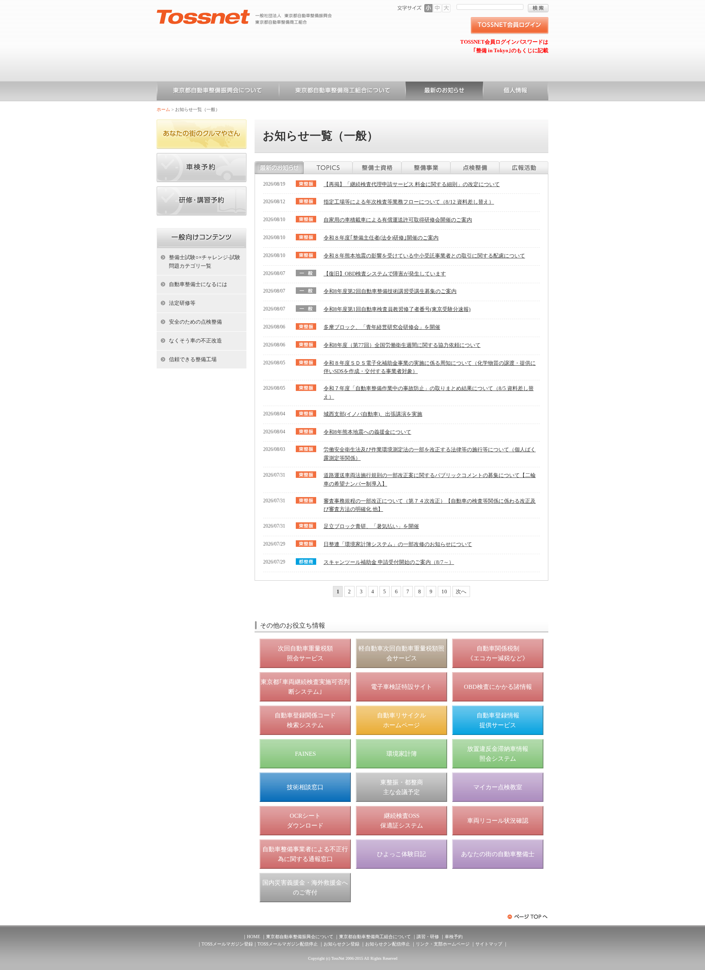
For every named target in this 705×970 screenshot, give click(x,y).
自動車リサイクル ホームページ (401, 720)
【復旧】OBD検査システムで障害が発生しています (385, 274)
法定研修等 (182, 303)
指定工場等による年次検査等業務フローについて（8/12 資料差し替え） (409, 202)
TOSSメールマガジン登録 (227, 943)
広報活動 (523, 167)
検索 (538, 8)
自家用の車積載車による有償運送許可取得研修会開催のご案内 (398, 220)
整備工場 (425, 167)
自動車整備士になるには (198, 284)
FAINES (305, 753)
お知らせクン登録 (341, 943)
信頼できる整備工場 (193, 359)
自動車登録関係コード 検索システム (305, 720)
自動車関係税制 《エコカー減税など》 (497, 653)
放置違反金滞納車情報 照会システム (497, 754)
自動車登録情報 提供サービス (498, 720)
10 (444, 591)
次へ (461, 591)
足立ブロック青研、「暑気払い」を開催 (371, 526)
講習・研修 (428, 936)
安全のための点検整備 (195, 322)
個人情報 (515, 92)
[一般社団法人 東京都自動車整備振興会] (244, 12)
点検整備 (474, 167)
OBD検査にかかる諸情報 (498, 687)
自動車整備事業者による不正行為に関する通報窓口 (305, 854)
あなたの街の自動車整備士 (497, 854)
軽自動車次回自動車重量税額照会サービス (401, 653)
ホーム (163, 109)
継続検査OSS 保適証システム (401, 820)
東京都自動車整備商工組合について (342, 92)
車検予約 (454, 936)
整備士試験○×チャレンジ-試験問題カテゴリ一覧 (204, 261)
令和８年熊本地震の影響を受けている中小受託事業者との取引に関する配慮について (424, 256)
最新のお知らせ (279, 167)
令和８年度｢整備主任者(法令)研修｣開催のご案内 (381, 238)
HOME (253, 936)
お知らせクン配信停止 (387, 943)
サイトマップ (488, 943)
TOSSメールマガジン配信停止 (287, 943)
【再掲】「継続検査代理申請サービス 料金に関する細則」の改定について (412, 184)
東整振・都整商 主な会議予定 (401, 787)
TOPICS (328, 167)
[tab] (279, 167)
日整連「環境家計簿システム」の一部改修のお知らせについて (398, 544)
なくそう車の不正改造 (195, 340)
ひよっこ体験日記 (401, 854)
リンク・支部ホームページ (443, 943)
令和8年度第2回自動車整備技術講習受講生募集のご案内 (390, 291)
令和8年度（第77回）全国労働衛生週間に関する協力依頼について (402, 345)
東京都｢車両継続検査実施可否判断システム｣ (305, 687)
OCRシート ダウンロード (305, 820)
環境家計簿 (401, 753)
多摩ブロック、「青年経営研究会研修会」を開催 (382, 327)
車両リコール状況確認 (497, 820)
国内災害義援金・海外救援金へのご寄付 (305, 887)
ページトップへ (528, 917)
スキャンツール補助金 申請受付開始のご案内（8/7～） (389, 562)
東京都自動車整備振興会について (218, 92)
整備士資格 (376, 167)
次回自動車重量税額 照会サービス (305, 653)
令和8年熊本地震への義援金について (367, 432)
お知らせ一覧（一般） (444, 92)
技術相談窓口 (305, 787)
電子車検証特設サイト (401, 687)
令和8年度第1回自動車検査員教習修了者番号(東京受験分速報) (397, 309)
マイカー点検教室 (497, 787)
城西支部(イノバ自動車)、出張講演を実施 (373, 414)
